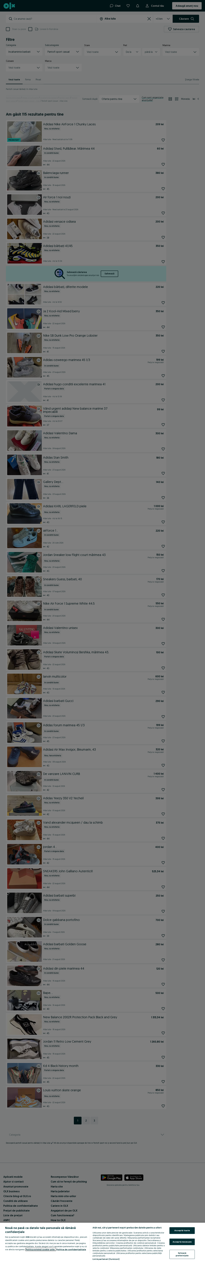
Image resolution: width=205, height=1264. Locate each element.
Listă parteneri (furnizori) (106, 1259)
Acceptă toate (182, 1230)
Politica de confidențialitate (71, 1249)
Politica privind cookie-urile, (41, 1249)
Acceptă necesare (182, 1241)
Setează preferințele (182, 1254)
